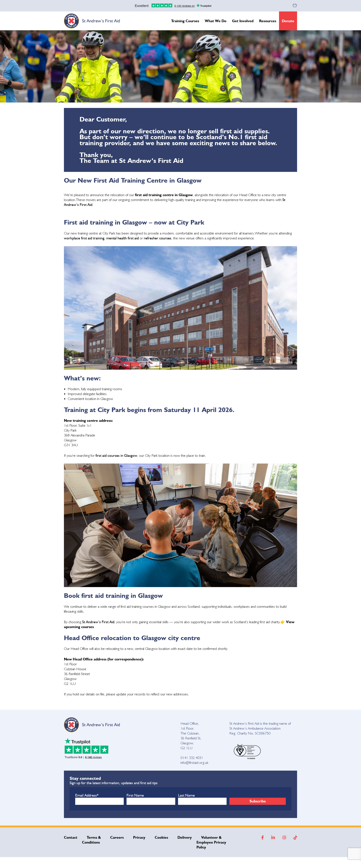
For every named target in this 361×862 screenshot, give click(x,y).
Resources (267, 21)
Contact (70, 837)
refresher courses (157, 238)
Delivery (184, 837)
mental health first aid (123, 238)
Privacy (139, 837)
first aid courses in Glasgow (116, 455)
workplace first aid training (84, 238)
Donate (288, 21)
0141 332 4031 (191, 757)
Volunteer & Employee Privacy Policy (211, 842)
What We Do (215, 21)
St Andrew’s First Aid (98, 622)
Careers (117, 837)
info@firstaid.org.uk (194, 762)
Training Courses (185, 21)
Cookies (161, 837)
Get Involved (242, 21)
